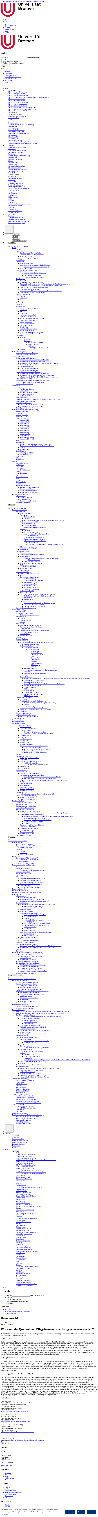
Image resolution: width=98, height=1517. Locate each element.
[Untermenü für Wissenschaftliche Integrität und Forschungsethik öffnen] (42, 953)
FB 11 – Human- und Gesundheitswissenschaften (23, 109)
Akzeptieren (91, 1512)
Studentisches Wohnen (15, 205)
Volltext (5, 59)
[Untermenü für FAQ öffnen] (23, 601)
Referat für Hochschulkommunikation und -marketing (27, 1440)
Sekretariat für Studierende (16, 130)
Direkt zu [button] (7, 1149)
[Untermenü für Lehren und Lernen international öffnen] (36, 796)
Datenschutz (8, 1474)
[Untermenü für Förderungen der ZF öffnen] (29, 877)
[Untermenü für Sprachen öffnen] (22, 468)
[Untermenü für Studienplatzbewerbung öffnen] (31, 572)
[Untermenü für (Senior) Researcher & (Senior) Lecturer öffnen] (41, 372)
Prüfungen (11, 154)
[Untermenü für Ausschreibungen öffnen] (27, 903)
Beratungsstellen (13, 123)
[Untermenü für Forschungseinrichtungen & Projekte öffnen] (35, 865)
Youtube (7, 1505)
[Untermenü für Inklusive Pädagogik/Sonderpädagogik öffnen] (48, 534)
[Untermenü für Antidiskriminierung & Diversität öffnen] (37, 270)
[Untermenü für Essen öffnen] (20, 472)
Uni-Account (12, 209)
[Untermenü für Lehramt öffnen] (26, 529)
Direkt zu (7, 88)
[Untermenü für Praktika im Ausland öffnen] (33, 677)
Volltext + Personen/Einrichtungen (13, 63)
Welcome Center (13, 138)
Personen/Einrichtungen (10, 61)
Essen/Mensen (12, 193)
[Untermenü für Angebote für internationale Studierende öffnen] (45, 701)
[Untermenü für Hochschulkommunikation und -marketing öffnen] (38, 410)
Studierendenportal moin (15, 159)
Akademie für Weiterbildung (17, 116)
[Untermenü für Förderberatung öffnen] (26, 896)
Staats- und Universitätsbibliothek (18, 133)
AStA (10, 119)
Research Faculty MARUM (16, 218)
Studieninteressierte (10, 75)
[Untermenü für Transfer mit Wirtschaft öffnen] (27, 1094)
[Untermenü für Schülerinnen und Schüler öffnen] (32, 1106)
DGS (6, 1480)
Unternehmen (9, 80)
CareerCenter (12, 176)
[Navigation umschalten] (41, 49)
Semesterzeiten (12, 157)
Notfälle (10, 202)
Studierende (8, 73)
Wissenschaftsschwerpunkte (16, 223)
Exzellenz (11, 216)
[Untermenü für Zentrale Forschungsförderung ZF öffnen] (41, 913)
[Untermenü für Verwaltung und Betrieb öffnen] (31, 403)
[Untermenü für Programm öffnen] (31, 341)
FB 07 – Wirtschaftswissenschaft (18, 102)
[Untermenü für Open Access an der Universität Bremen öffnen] (41, 846)
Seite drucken (5, 1443)
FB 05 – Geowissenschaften (16, 99)
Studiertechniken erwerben (16, 166)
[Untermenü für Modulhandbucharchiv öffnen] (38, 763)
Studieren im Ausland (14, 168)
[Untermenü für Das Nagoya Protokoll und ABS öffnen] (36, 944)
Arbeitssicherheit (13, 118)
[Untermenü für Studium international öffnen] (30, 641)
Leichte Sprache (9, 1478)
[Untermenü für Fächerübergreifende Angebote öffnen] (35, 715)
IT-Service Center (13, 128)
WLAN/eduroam (13, 212)
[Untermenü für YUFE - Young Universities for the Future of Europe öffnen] (48, 991)
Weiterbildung (12, 173)
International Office (14, 126)
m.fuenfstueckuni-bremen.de (17, 1432)
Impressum (8, 1473)
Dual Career (12, 181)
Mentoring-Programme (15, 178)
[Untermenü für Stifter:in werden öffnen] (30, 1046)
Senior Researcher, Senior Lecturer (18, 221)
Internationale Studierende (16, 152)
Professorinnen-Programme (16, 219)
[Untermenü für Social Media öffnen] (25, 451)
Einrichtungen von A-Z (15, 114)
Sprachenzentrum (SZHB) (16, 131)
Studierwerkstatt (13, 137)
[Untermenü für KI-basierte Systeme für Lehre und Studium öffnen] (47, 746)
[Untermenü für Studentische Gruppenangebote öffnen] (39, 811)
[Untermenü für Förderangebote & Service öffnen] (29, 894)
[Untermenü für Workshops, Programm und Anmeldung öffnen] (44, 775)
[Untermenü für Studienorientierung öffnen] (28, 551)
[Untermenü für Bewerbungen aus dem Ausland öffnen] (40, 577)
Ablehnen (81, 1512)
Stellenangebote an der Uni (16, 187)
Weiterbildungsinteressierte (13, 77)
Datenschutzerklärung (54, 1512)
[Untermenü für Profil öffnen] (16, 248)
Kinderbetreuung (13, 190)
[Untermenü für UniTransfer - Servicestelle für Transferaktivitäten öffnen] (43, 1115)
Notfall (7, 1476)
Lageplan (11, 200)
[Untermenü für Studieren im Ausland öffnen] (33, 646)
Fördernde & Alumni (11, 78)
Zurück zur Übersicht (7, 1438)
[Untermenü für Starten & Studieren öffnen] (25, 610)
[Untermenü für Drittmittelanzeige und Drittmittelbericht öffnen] (41, 884)
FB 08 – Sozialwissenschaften (17, 104)
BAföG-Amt (12, 121)
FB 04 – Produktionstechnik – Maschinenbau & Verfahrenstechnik (28, 97)
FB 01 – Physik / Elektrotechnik (18, 92)
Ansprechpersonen (6, 1465)
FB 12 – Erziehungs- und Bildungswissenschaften (23, 111)
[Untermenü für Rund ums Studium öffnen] (24, 801)
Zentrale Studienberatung (16, 140)
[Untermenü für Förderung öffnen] (27, 1053)
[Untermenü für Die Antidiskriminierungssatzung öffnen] (40, 272)
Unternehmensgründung (15, 183)
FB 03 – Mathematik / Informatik (18, 95)
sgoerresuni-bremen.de (15, 1411)
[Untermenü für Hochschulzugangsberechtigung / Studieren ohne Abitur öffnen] (54, 594)
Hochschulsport (13, 195)
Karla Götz (10, 1324)
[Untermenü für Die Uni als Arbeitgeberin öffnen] (28, 494)
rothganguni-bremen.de (16, 1421)
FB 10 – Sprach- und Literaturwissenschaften (22, 107)
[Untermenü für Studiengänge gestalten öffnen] (30, 756)
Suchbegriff (4, 57)
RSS (2, 1442)
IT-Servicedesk (13, 197)
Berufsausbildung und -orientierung (19, 188)
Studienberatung (13, 164)
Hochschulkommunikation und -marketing (21, 125)
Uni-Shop (11, 207)
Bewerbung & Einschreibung (17, 147)
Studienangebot (13, 162)
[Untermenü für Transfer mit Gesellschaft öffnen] (28, 1079)
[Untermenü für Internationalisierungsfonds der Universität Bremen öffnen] (51, 932)
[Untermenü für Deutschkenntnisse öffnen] (36, 579)
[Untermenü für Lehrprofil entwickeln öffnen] (30, 725)
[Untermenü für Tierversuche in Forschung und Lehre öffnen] (39, 963)
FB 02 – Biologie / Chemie (16, 94)
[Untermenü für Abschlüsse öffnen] (27, 515)
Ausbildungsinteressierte (19, 1142)
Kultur (10, 199)
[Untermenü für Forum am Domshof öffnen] (25, 351)
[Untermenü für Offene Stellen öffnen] (25, 496)
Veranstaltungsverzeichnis (16, 171)
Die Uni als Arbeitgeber (15, 185)
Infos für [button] (7, 1133)
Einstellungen (70, 1512)
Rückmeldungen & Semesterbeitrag (19, 156)
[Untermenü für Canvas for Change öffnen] (32, 1039)
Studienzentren (12, 135)
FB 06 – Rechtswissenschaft (17, 100)
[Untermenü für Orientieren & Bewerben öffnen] (28, 510)
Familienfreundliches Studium (17, 150)
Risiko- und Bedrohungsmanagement (19, 204)
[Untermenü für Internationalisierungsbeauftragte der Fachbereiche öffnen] (51, 265)
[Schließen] (9, 839)
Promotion (11, 180)
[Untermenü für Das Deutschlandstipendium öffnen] (34, 1015)
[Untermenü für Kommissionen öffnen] (26, 939)
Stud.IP (10, 161)
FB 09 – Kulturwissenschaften (17, 106)
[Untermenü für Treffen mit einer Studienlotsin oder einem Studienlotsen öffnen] (58, 558)
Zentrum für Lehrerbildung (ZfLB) (18, 142)
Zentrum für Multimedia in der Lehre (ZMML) (22, 143)
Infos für (7, 72)
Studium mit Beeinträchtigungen (18, 169)
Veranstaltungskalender (15, 211)
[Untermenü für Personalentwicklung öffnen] (29, 499)
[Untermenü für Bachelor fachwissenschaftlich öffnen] (39, 522)
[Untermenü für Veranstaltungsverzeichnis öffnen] (32, 613)
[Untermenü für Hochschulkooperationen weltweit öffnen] (37, 984)
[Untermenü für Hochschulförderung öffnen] (25, 1010)
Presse (6, 82)
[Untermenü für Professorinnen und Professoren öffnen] (36, 358)
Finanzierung (12, 149)
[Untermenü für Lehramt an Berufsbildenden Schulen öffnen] (47, 541)
